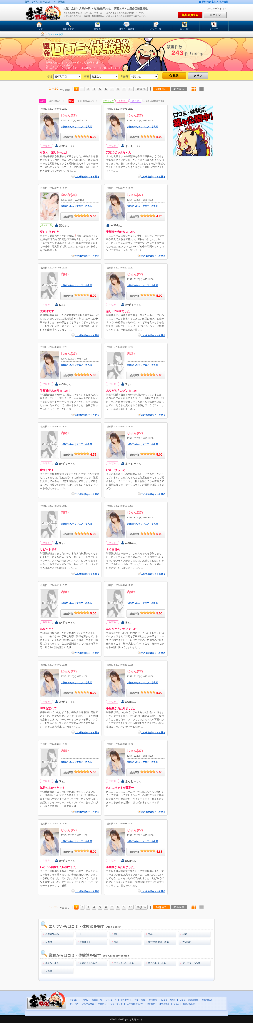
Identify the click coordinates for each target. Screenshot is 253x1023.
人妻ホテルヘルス (88, 963)
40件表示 (179, 89)
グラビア (213, 29)
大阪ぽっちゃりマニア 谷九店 (76, 126)
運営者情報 (164, 1004)
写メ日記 (184, 29)
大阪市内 (186, 942)
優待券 (97, 29)
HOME (85, 1000)
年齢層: (125, 76)
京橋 (150, 934)
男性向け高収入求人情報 (215, 1)
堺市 (116, 942)
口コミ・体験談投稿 (189, 1000)
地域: (50, 76)
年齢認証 (74, 1000)
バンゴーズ (155, 29)
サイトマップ (116, 1004)
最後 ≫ (141, 89)
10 (130, 89)
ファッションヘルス (124, 963)
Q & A (176, 1004)
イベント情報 (139, 1000)
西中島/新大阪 (52, 934)
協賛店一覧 (97, 1000)
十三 (82, 934)
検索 (176, 75)
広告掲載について (135, 1004)
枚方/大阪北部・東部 (158, 942)
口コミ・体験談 (126, 29)
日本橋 (48, 942)
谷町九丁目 (85, 942)
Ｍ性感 (48, 970)
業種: (87, 76)
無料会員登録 (190, 14)
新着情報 (153, 1000)
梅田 (116, 934)
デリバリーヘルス (191, 963)
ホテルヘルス (52, 963)
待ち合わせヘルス (157, 963)
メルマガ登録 (88, 1004)
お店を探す (68, 29)
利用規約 (151, 1004)
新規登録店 (207, 1000)
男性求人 (102, 1004)
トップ (39, 29)
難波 (184, 934)
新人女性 (125, 1000)
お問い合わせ (189, 1004)
